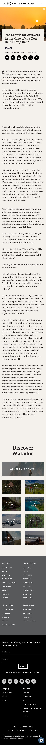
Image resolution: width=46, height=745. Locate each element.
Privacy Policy (37, 388)
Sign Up (37, 382)
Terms (26, 388)
